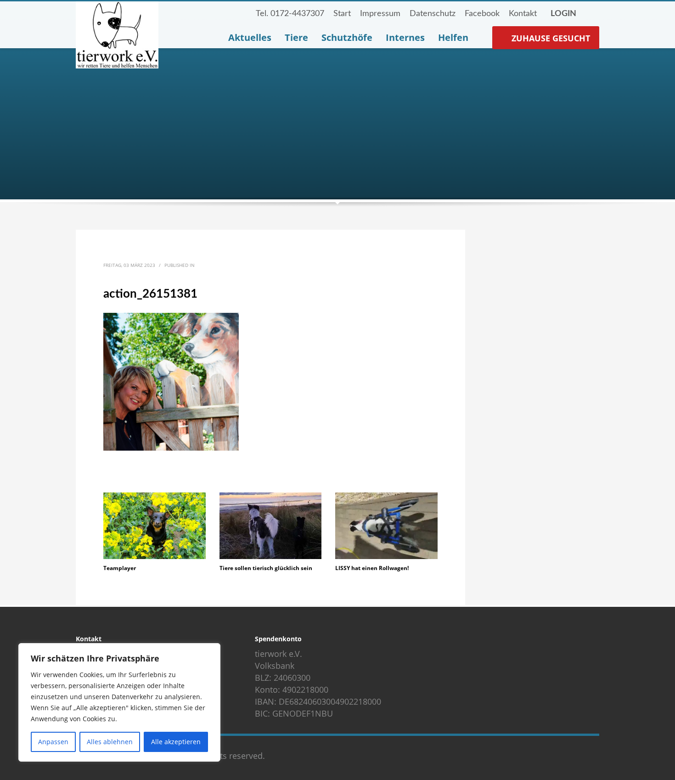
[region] (119, 702)
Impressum (380, 14)
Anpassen (53, 741)
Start (342, 14)
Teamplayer (119, 568)
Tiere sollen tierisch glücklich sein (265, 568)
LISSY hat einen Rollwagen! (372, 568)
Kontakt (523, 14)
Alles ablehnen (110, 741)
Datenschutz (433, 14)
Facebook (482, 14)
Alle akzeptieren (176, 741)
